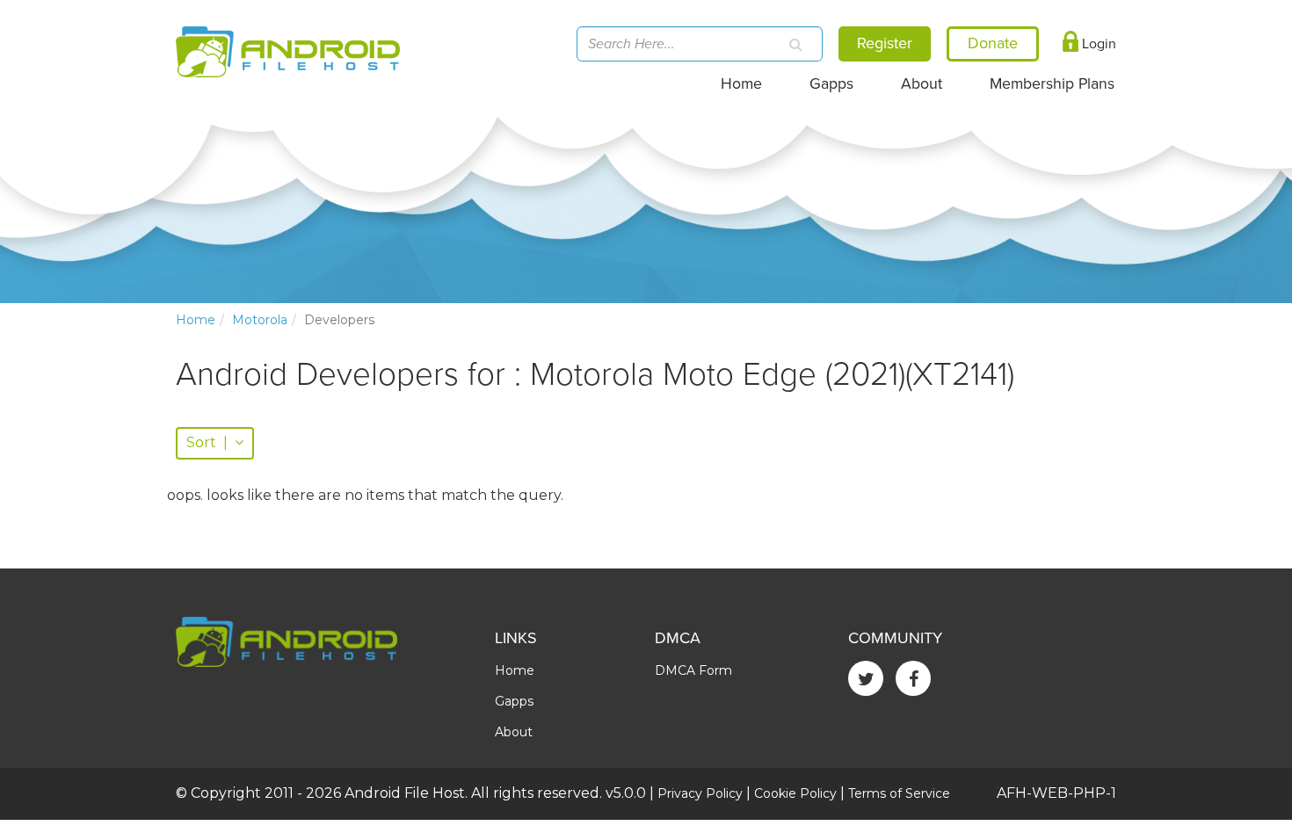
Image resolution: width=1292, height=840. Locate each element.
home (195, 320)
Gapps (831, 84)
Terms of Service (899, 793)
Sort (207, 442)
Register (884, 43)
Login (1097, 44)
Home (741, 84)
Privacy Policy (700, 793)
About (921, 84)
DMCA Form (693, 670)
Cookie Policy (795, 793)
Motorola (259, 320)
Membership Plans (1052, 84)
